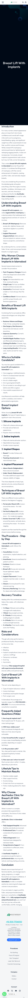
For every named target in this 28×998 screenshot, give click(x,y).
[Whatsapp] (4, 994)
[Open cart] (25, 2)
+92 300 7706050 (14, 921)
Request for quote (13, 940)
